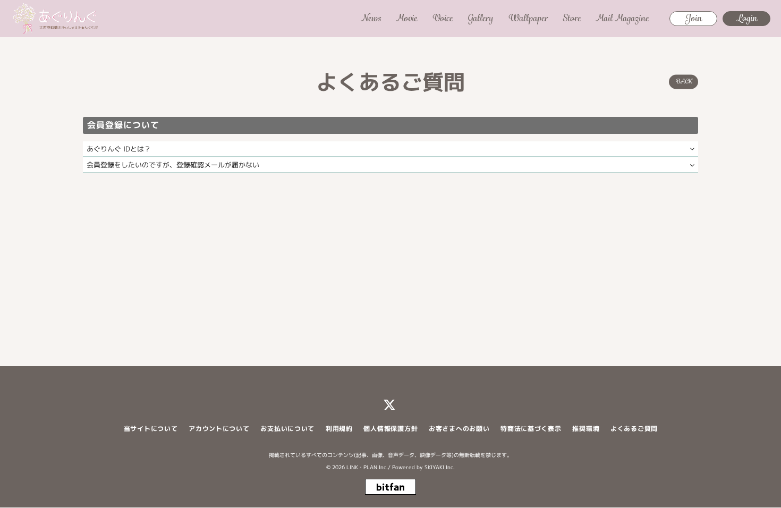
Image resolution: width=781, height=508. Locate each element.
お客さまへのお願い (459, 428)
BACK (683, 81)
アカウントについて (219, 428)
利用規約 (339, 428)
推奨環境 (585, 428)
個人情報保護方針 (390, 428)
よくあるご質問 (634, 428)
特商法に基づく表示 (530, 428)
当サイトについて (150, 428)
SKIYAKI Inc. (440, 467)
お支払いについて (287, 428)
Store (572, 18)
